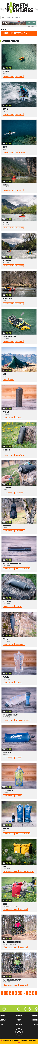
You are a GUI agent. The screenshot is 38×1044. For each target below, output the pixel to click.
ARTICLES (3, 1020)
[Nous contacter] (3, 1010)
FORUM (19, 1020)
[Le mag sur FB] (18, 1010)
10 (30, 993)
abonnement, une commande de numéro (18, 1040)
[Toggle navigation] (2, 17)
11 (33, 993)
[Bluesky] (29, 1010)
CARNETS (19, 1015)
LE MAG (2, 1015)
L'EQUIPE (35, 1015)
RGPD (36, 1024)
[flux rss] (35, 1010)
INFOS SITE (34, 1020)
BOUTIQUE (19, 1024)
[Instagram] (24, 1010)
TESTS (2, 1024)
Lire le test (19, 63)
